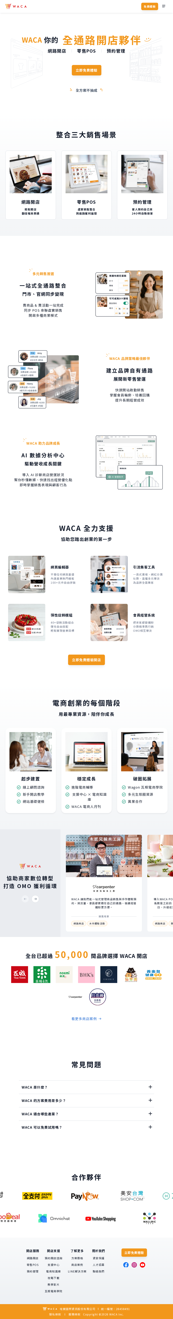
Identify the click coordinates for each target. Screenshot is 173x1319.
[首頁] (16, 6)
